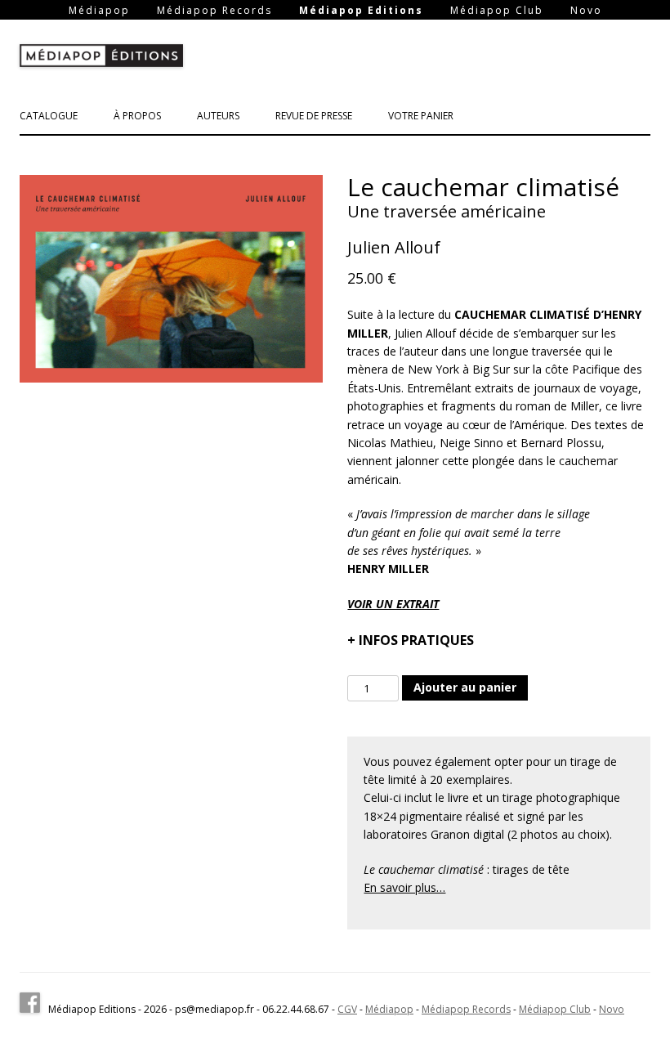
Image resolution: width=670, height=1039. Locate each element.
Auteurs (218, 116)
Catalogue (49, 116)
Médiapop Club (496, 11)
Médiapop (99, 11)
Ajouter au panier (464, 687)
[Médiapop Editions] (101, 58)
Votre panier (420, 116)
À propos (137, 116)
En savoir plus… (404, 887)
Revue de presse (313, 116)
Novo (586, 11)
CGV (347, 1009)
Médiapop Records (214, 11)
